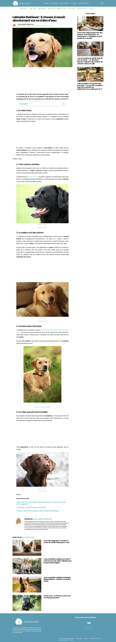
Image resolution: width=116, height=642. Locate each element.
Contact (86, 638)
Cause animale (64, 3)
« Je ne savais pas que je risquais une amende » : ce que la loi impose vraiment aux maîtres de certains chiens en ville (90, 61)
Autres (91, 8)
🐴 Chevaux (42, 8)
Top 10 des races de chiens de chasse (31, 507)
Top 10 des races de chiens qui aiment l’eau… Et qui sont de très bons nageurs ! (40, 503)
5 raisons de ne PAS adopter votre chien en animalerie (37, 511)
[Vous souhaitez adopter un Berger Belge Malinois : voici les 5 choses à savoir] (27, 585)
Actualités (54, 3)
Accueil (46, 3)
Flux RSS (72, 640)
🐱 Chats (33, 8)
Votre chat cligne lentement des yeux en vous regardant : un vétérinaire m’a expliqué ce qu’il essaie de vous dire (90, 35)
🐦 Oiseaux (52, 8)
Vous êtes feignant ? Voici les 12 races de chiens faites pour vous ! (57, 541)
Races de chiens (28, 537)
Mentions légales (63, 640)
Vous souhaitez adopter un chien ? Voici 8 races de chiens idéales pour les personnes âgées (58, 561)
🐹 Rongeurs (81, 8)
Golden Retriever (33, 177)
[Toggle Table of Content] (62, 104)
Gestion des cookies (95, 638)
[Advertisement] (42, 81)
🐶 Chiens (23, 8)
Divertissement (83, 3)
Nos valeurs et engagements (66, 638)
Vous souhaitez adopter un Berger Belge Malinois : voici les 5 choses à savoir (57, 579)
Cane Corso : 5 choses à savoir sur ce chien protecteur (57, 597)
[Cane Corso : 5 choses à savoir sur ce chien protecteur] (27, 603)
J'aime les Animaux (89, 627)
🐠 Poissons (62, 8)
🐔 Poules (72, 8)
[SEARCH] (102, 3)
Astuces (74, 3)
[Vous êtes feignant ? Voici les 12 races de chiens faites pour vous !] (27, 548)
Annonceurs (79, 638)
